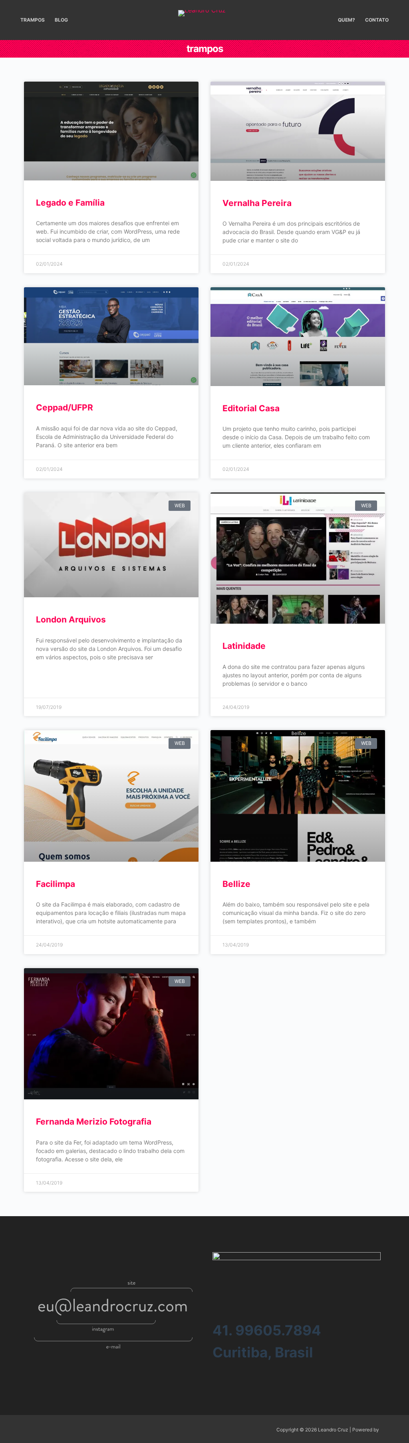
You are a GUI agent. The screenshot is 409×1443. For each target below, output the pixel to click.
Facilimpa (55, 884)
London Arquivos (71, 619)
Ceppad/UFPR (64, 407)
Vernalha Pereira (257, 203)
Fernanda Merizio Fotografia (93, 1122)
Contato (377, 20)
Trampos (32, 20)
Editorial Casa (251, 408)
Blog (61, 20)
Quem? (346, 20)
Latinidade (244, 646)
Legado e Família (70, 203)
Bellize (236, 884)
